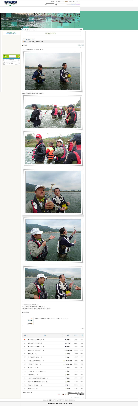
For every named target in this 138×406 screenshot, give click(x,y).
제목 (45, 335)
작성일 (75, 335)
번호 (25, 335)
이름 (68, 335)
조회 (82, 335)
